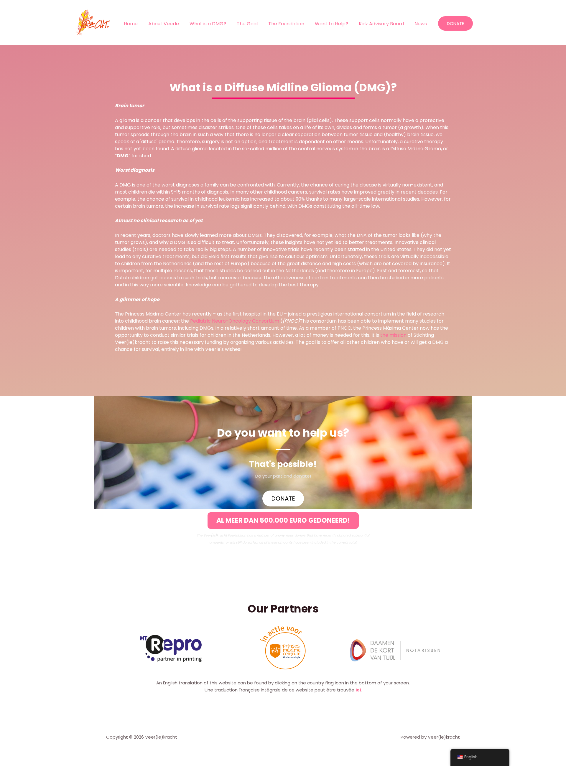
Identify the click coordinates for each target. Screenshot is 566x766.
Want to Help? (331, 23)
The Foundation (286, 23)
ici (358, 690)
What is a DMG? (208, 23)
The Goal (247, 23)
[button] (283, 520)
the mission (393, 335)
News (420, 23)
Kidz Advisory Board (381, 23)
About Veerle (163, 23)
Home (131, 23)
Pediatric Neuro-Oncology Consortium (234, 321)
